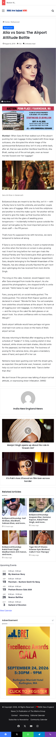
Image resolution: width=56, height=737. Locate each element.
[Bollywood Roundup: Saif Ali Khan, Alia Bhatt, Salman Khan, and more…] (14, 507)
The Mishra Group (37, 711)
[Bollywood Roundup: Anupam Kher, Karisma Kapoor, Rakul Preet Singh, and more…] (41, 505)
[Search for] (52, 11)
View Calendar (6, 610)
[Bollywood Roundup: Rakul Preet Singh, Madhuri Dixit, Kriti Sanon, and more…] (14, 537)
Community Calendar (38, 719)
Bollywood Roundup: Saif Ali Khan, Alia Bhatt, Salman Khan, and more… (14, 521)
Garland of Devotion (17, 605)
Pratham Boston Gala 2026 (20, 589)
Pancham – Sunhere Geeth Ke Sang (24, 581)
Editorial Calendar (38, 715)
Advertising (24, 715)
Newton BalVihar (15, 597)
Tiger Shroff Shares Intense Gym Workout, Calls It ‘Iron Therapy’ (39, 549)
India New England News (28, 408)
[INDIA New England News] (17, 10)
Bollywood (15, 22)
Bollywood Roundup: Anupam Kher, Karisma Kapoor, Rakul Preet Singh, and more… (40, 518)
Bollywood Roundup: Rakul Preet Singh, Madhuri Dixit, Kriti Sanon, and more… (14, 551)
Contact (14, 715)
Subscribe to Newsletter (19, 719)
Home (7, 22)
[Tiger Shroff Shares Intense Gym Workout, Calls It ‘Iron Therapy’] (41, 537)
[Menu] (3, 11)
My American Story (16, 574)
